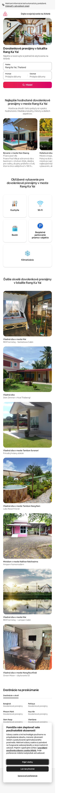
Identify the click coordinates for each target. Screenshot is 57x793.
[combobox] (27, 67)
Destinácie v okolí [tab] (11, 695)
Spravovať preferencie (27, 776)
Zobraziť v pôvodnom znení (17, 6)
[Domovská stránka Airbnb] (5, 14)
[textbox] (15, 76)
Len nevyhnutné (27, 769)
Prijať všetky (27, 762)
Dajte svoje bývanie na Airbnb (35, 13)
